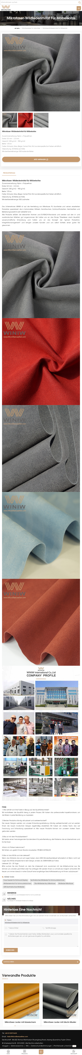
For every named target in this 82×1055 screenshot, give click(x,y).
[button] (79, 1004)
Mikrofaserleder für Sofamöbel (31, 28)
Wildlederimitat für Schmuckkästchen (17, 883)
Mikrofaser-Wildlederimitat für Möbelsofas (17, 922)
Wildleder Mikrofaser (65, 883)
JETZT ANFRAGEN (40, 159)
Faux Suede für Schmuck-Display (16, 880)
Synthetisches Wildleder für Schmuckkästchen (47, 880)
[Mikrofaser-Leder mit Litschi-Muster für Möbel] (21, 1001)
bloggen (5, 1046)
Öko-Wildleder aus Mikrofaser (44, 883)
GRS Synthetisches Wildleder (14, 887)
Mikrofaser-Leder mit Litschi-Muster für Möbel (21, 1022)
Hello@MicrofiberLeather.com (17, 1036)
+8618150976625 (11, 1033)
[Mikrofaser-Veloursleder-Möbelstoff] (60, 1001)
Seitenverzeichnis (17, 1046)
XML (27, 1046)
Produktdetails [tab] (9, 173)
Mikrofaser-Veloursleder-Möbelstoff (60, 1022)
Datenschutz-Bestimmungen (41, 1046)
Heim (18, 28)
